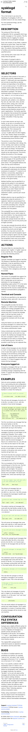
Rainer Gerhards (14, 716)
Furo (16, 730)
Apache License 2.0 (18, 718)
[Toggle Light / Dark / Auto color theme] (25, 2)
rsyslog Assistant (12, 705)
